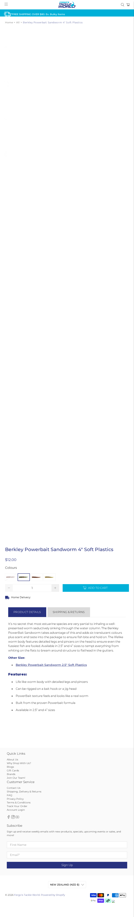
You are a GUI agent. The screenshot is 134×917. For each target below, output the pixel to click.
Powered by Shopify (53, 894)
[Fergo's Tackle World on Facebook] (8, 818)
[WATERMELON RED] (49, 577)
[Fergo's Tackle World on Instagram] (13, 818)
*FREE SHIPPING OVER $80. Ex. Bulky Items (38, 14)
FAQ (9, 795)
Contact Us (13, 787)
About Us (12, 759)
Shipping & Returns (69, 612)
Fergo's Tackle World (27, 894)
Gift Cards (13, 770)
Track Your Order (17, 806)
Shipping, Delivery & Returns (24, 791)
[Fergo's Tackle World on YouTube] (17, 818)
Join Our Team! (16, 777)
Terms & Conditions (19, 802)
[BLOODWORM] (11, 577)
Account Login (16, 809)
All (18, 22)
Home (9, 22)
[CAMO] (23, 577)
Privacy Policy (15, 798)
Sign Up (67, 865)
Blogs (10, 766)
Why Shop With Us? (19, 763)
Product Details (27, 612)
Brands (11, 774)
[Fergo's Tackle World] (67, 5)
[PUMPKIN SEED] (36, 577)
